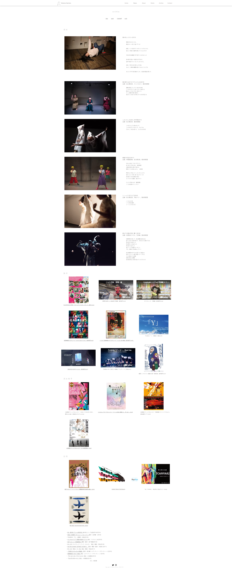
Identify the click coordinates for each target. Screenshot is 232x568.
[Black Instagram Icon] (116, 565)
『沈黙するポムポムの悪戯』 (75, 551)
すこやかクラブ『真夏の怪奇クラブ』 (78, 539)
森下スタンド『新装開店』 (75, 542)
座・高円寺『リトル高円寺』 (75, 532)
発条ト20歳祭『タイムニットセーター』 (78, 534)
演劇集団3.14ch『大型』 (74, 553)
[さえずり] (113, 565)
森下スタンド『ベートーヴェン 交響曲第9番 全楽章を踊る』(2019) (80, 489)
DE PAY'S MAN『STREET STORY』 (78, 546)
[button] (90, 53)
